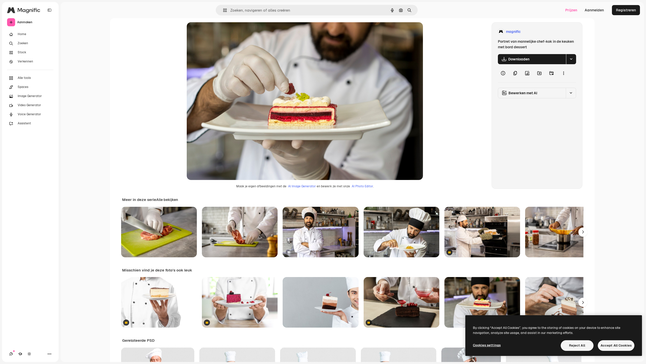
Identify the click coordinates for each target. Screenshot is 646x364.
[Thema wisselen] (29, 354)
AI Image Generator (302, 186)
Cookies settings (487, 345)
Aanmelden (594, 10)
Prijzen (571, 10)
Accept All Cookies (616, 345)
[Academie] (20, 354)
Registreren (626, 10)
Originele (220, 31)
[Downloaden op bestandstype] (571, 59)
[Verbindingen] (11, 354)
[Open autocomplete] (223, 10)
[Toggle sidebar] (49, 10)
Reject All (577, 345)
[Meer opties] (563, 73)
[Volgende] (582, 232)
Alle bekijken (167, 199)
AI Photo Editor (362, 186)
